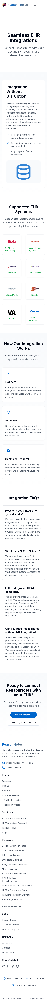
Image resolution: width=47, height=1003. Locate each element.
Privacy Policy (9, 920)
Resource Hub (9, 827)
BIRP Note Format (11, 855)
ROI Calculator (9, 878)
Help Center (8, 952)
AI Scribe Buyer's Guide (14, 873)
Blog (4, 832)
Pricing (5, 786)
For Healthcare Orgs (13, 800)
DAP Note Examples (12, 859)
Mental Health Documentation (17, 885)
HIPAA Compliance (11, 929)
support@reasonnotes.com (19, 763)
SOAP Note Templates (13, 850)
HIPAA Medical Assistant (14, 823)
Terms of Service (10, 924)
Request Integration (23, 715)
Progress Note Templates (14, 864)
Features (6, 781)
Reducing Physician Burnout (16, 895)
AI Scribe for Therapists (14, 818)
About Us (7, 943)
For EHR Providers (12, 805)
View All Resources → (13, 906)
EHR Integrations (10, 795)
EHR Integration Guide (13, 899)
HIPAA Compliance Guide (14, 890)
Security (6, 790)
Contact (6, 947)
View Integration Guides (21, 722)
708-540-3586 (13, 767)
